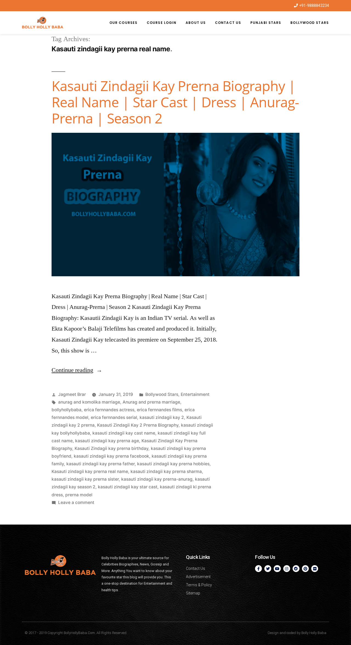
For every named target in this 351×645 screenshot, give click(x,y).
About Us (196, 22)
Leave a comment (76, 502)
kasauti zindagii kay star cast (127, 486)
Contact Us (228, 22)
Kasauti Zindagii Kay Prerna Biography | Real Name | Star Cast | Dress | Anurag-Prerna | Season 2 (175, 102)
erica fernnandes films (159, 409)
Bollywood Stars (309, 22)
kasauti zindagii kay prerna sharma (166, 471)
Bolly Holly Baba (313, 633)
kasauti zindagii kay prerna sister (85, 479)
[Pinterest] (305, 568)
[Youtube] (277, 568)
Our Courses (123, 22)
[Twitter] (267, 568)
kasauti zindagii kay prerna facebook (111, 456)
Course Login (161, 22)
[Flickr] (314, 568)
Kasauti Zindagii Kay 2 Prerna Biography (138, 425)
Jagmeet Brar (72, 394)
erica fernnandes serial (114, 417)
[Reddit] (296, 568)
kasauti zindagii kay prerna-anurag (157, 479)
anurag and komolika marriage (89, 402)
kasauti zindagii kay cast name (123, 433)
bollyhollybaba (66, 409)
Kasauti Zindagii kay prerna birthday (111, 448)
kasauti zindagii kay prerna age (107, 440)
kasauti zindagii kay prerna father (100, 463)
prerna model (78, 494)
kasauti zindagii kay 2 (162, 417)
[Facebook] (258, 568)
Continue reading (77, 370)
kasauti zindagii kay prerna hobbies (173, 463)
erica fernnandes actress (109, 409)
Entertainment (195, 394)
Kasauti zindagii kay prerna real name (90, 471)
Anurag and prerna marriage (151, 402)
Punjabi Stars (265, 22)
